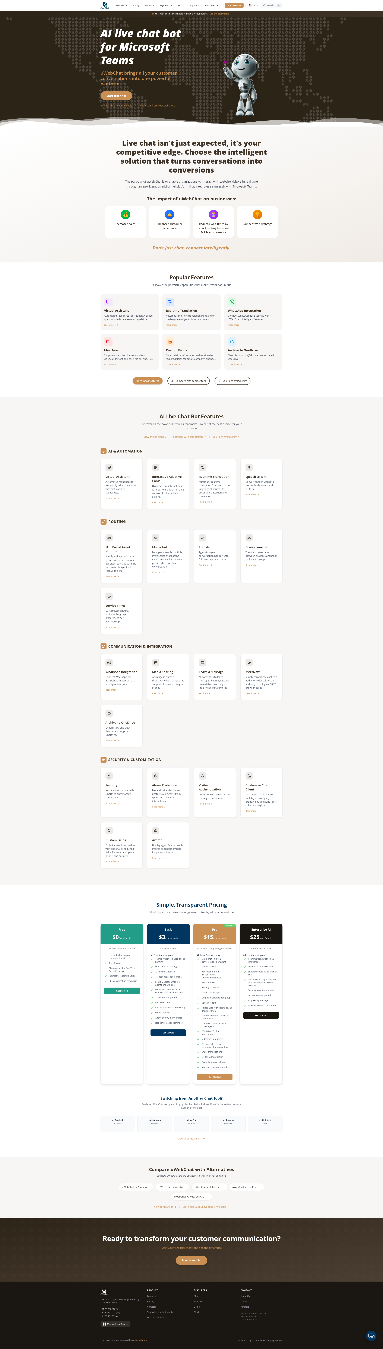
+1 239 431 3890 (111, 1316)
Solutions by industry (225, 436)
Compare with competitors (188, 436)
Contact (244, 1301)
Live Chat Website (156, 1317)
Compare (192, 5)
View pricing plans (154, 436)
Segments (165, 5)
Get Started (122, 990)
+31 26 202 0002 (111, 1309)
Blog (180, 5)
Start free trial (116, 96)
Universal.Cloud (140, 1340)
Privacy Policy (244, 1340)
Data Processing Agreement (268, 1340)
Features (120, 5)
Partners (245, 1306)
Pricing (136, 5)
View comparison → (165, 1206)
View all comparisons (190, 1138)
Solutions (149, 5)
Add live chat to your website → (118, 105)
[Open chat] (371, 1335)
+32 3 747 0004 (110, 1312)
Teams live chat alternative (160, 1312)
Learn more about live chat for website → (206, 1206)
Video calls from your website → (157, 105)
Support (198, 1301)
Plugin (197, 1312)
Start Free (233, 5)
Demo (197, 1306)
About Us (245, 1296)
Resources (210, 5)
